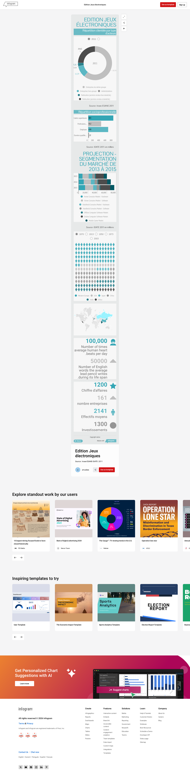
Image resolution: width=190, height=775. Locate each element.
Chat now (35, 752)
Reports (88, 717)
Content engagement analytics (107, 732)
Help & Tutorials (145, 713)
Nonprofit (125, 728)
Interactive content (109, 713)
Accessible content (107, 725)
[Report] (123, 28)
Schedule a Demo (146, 731)
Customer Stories (146, 717)
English (21, 757)
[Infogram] (10, 4)
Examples (143, 720)
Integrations (107, 749)
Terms (21, 723)
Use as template (168, 4)
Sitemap (143, 742)
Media (124, 713)
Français (49, 757)
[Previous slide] (15, 557)
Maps (87, 724)
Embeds (106, 717)
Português (35, 757)
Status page (144, 739)
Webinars (143, 724)
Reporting (125, 720)
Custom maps (108, 746)
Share (79, 441)
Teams (124, 735)
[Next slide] (21, 557)
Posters (88, 739)
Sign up (182, 5)
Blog (159, 720)
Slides (87, 735)
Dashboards (89, 720)
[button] (95, 87)
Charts (87, 728)
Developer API (145, 735)
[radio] (92, 39)
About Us (161, 713)
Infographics (89, 713)
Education (125, 731)
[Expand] (123, 16)
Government (126, 724)
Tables (87, 731)
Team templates (109, 739)
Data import (107, 742)
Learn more (24, 684)
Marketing (125, 717)
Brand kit (106, 720)
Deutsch (28, 757)
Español (42, 757)
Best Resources (145, 728)
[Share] (123, 22)
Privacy (30, 723)
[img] (100, 118)
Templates (107, 753)
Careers (161, 717)
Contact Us (23, 752)
